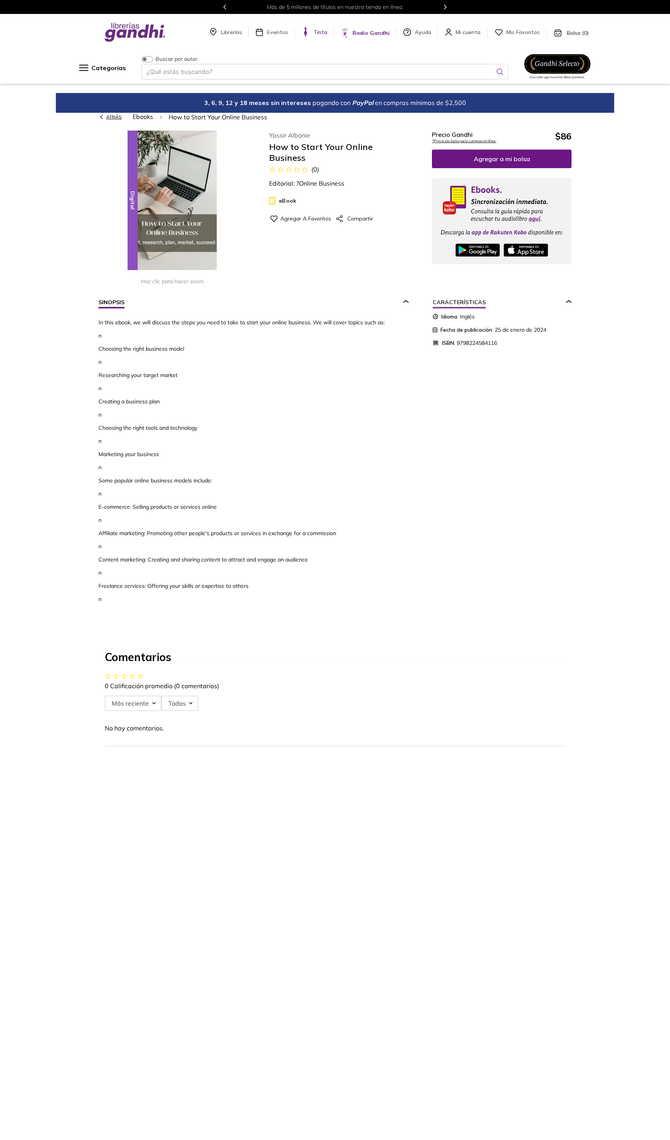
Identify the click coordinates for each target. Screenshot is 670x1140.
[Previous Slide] (225, 7)
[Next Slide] (445, 7)
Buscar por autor (176, 59)
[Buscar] (499, 71)
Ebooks (143, 117)
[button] (172, 201)
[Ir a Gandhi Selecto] (557, 80)
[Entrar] (468, 32)
